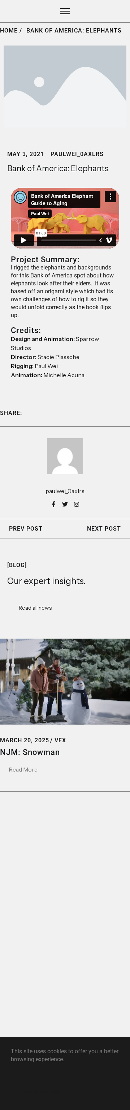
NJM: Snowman (30, 752)
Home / (11, 30)
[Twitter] (65, 504)
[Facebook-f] (53, 504)
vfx (60, 740)
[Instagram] (76, 504)
